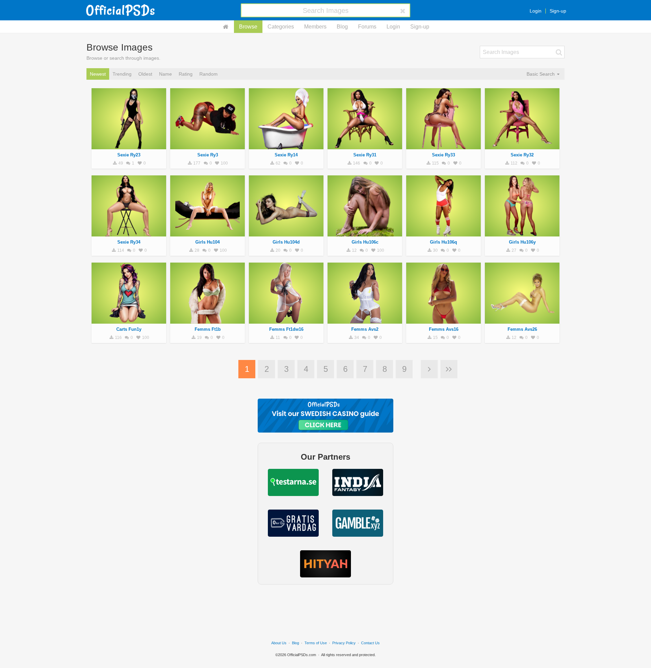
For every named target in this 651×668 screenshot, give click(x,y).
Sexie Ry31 (364, 154)
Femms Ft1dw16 (286, 329)
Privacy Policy (344, 643)
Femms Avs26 (522, 329)
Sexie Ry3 (207, 154)
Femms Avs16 (443, 329)
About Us (279, 643)
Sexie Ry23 (128, 154)
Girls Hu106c (365, 242)
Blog (342, 27)
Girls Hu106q (443, 242)
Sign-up (558, 11)
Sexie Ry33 (443, 154)
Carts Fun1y (128, 329)
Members (315, 27)
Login (535, 11)
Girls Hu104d (286, 242)
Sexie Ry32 (522, 154)
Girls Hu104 (207, 242)
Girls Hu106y (522, 242)
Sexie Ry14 (286, 154)
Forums (367, 27)
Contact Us (370, 643)
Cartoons (129, 320)
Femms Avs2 (364, 329)
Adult (128, 145)
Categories (281, 27)
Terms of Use (315, 643)
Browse (248, 27)
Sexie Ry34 (128, 242)
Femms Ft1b (208, 329)
